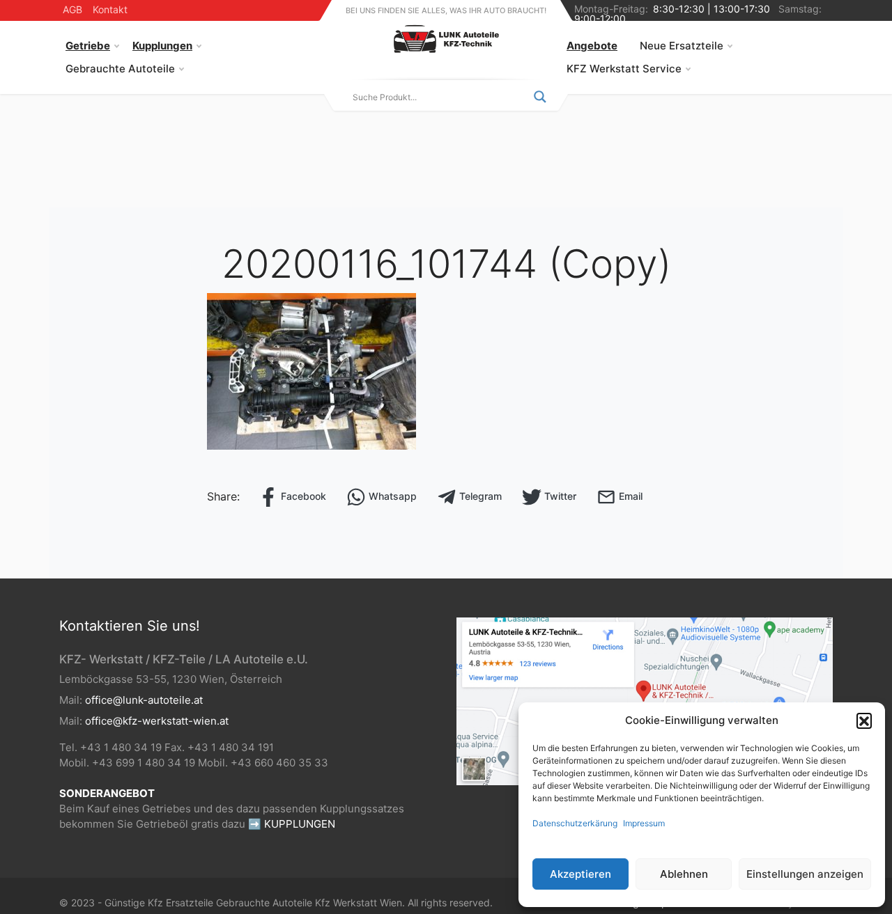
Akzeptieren (580, 874)
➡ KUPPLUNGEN (291, 823)
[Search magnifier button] (540, 97)
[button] (864, 720)
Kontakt (110, 9)
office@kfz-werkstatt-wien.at (157, 720)
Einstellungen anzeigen (804, 874)
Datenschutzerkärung (574, 823)
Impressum (644, 823)
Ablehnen (684, 874)
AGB (72, 9)
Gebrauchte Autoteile (120, 68)
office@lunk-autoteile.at (144, 700)
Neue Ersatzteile (681, 45)
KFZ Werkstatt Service (624, 68)
